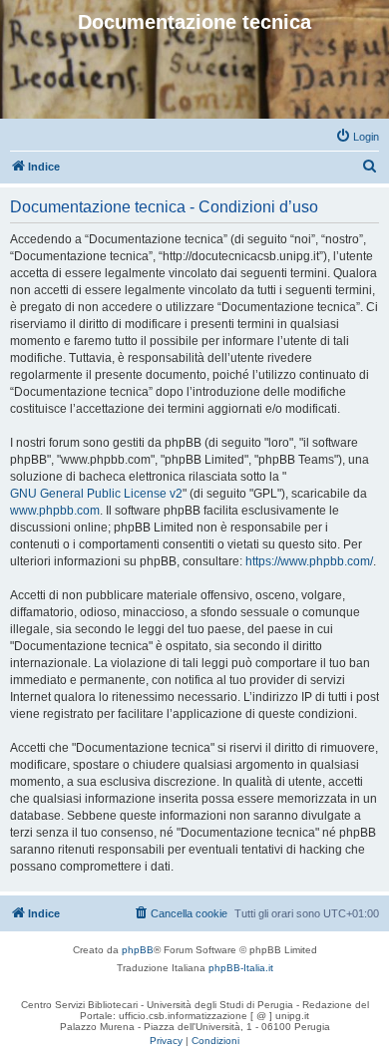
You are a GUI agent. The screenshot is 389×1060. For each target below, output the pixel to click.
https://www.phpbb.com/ (309, 561)
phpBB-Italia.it (240, 967)
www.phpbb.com (55, 511)
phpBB (138, 949)
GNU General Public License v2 (96, 494)
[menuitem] (357, 137)
